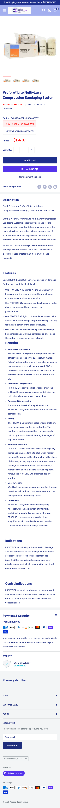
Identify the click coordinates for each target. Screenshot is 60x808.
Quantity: (7, 149)
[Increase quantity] (31, 150)
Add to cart (30, 160)
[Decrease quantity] (17, 150)
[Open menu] (4, 10)
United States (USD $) (13, 758)
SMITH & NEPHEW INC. (13, 104)
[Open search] (43, 10)
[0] (55, 10)
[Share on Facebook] (39, 186)
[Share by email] (55, 186)
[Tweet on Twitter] (50, 186)
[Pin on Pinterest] (45, 186)
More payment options (30, 176)
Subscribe (12, 745)
